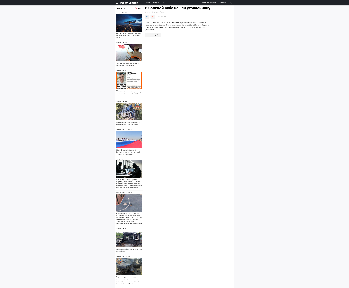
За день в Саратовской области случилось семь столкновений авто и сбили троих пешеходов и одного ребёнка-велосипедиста (128, 280)
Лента (148, 3)
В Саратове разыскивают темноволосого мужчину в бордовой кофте (128, 93)
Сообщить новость (209, 3)
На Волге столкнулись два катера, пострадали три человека (127, 64)
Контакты (222, 3)
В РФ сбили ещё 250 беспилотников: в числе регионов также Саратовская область (129, 35)
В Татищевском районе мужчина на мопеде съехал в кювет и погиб (128, 123)
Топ (163, 3)
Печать (162, 12)
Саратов (129, 2)
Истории (156, 3)
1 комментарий (153, 35)
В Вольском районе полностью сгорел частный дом (129, 250)
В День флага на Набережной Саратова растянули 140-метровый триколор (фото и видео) (128, 152)
